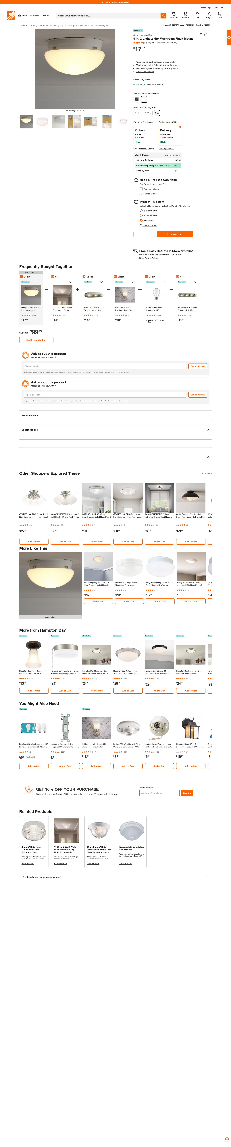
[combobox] (108, 15)
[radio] (141, 210)
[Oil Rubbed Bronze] (137, 99)
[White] (144, 99)
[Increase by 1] (152, 234)
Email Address (146, 787)
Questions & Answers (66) (166, 42)
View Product (28, 863)
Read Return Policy (148, 258)
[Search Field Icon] (163, 15)
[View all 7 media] (123, 121)
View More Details (145, 71)
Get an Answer (197, 366)
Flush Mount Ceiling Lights (53, 25)
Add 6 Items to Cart (36, 340)
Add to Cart (176, 234)
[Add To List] (201, 34)
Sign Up (187, 793)
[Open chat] (229, 37)
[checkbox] (141, 188)
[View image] (26, 121)
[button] (115, 415)
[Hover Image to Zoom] (75, 69)
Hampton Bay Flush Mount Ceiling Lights (88, 25)
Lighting (33, 25)
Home (24, 25)
